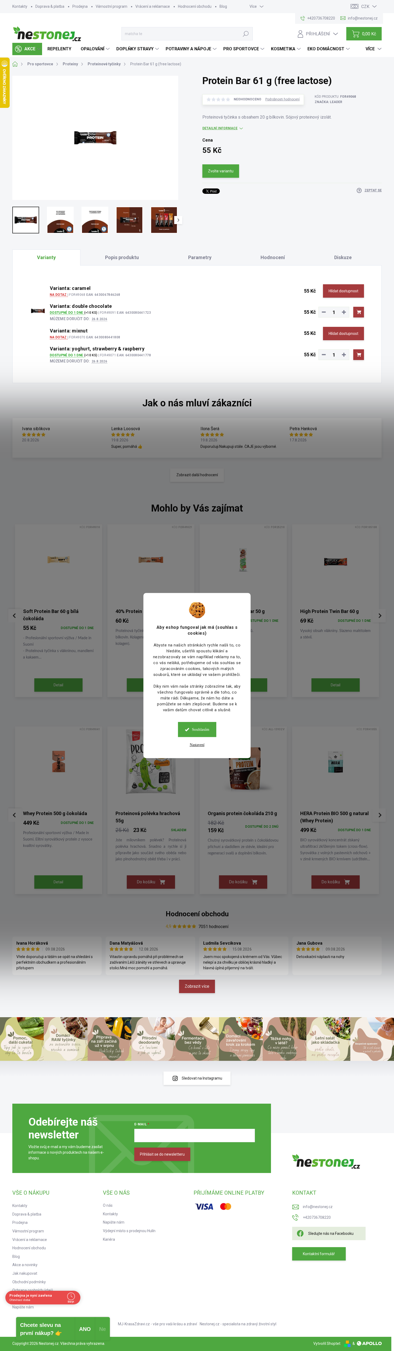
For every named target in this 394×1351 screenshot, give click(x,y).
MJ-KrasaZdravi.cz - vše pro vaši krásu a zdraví (157, 1324)
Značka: (328, 102)
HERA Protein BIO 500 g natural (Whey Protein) (334, 817)
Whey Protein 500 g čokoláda (55, 813)
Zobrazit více (197, 986)
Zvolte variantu (220, 171)
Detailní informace (219, 128)
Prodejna (80, 6)
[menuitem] (27, 49)
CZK (365, 6)
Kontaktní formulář (319, 1254)
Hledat (245, 34)
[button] (58, 642)
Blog (223, 6)
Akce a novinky (25, 1265)
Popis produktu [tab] (122, 257)
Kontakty (19, 6)
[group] (58, 612)
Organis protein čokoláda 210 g (242, 813)
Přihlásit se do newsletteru (162, 1154)
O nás (108, 1205)
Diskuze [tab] (343, 257)
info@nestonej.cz (318, 1207)
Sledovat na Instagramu (202, 1078)
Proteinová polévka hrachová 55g (148, 817)
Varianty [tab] (46, 257)
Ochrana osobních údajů (32, 1290)
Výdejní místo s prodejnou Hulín (129, 1231)
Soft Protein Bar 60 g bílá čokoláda (51, 614)
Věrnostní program (111, 6)
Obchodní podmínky (29, 1282)
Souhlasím (200, 729)
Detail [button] (58, 685)
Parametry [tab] (199, 257)
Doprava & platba (49, 6)
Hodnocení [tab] (273, 257)
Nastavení (197, 745)
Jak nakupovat (24, 1273)
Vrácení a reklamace (152, 6)
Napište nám (23, 1307)
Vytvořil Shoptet (326, 1343)
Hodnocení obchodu (194, 6)
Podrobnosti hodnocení (282, 99)
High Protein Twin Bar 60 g (329, 611)
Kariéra (109, 1239)
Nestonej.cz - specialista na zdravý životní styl (238, 1324)
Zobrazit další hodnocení (197, 475)
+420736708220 (317, 1217)
